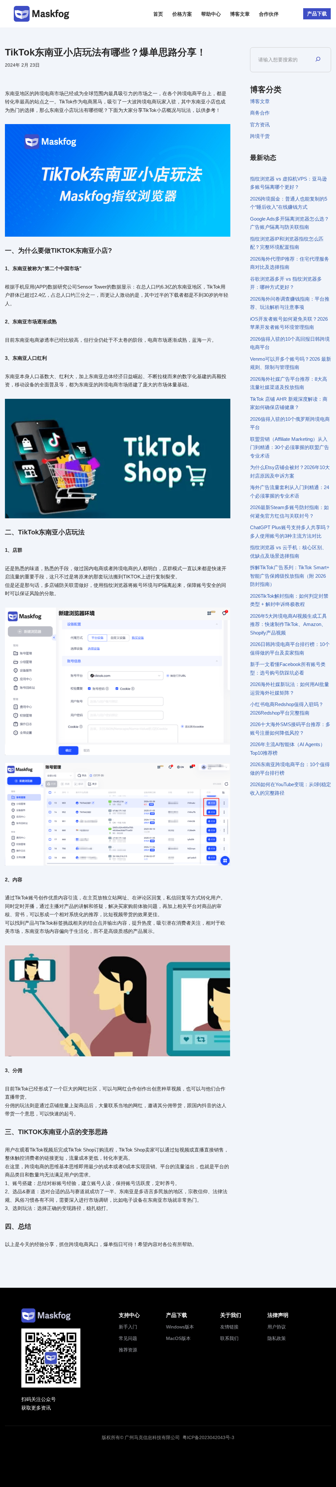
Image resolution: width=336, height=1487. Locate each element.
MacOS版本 (178, 1338)
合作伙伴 (269, 14)
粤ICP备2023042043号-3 (208, 1437)
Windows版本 (180, 1326)
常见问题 (128, 1338)
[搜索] (318, 60)
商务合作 (260, 113)
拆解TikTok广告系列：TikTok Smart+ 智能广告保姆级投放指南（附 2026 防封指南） (289, 576)
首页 (158, 14)
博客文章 (240, 14)
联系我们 (229, 1338)
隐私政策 (276, 1338)
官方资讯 (260, 124)
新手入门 (128, 1326)
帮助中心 (211, 14)
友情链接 (229, 1326)
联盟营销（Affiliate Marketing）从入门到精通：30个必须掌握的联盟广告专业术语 (289, 447)
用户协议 (276, 1326)
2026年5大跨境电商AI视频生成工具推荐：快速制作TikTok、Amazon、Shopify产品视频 (288, 624)
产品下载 (317, 13)
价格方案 (182, 14)
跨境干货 (260, 136)
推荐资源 (128, 1349)
